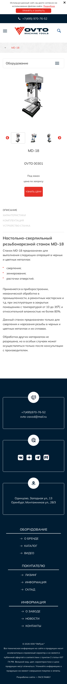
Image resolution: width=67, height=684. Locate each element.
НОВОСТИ (32, 618)
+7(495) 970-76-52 (34, 18)
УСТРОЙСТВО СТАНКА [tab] (16, 225)
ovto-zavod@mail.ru (33, 416)
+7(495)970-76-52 (33, 412)
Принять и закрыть (33, 10)
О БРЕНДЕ (31, 538)
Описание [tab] (10, 209)
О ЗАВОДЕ (32, 611)
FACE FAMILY (44, 677)
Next (59, 138)
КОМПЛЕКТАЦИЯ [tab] (13, 220)
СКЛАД (30, 589)
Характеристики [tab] (14, 215)
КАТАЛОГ (30, 546)
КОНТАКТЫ (33, 626)
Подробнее (49, 6)
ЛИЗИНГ (31, 575)
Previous (7, 138)
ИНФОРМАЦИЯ (35, 582)
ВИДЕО (29, 553)
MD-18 (33, 150)
